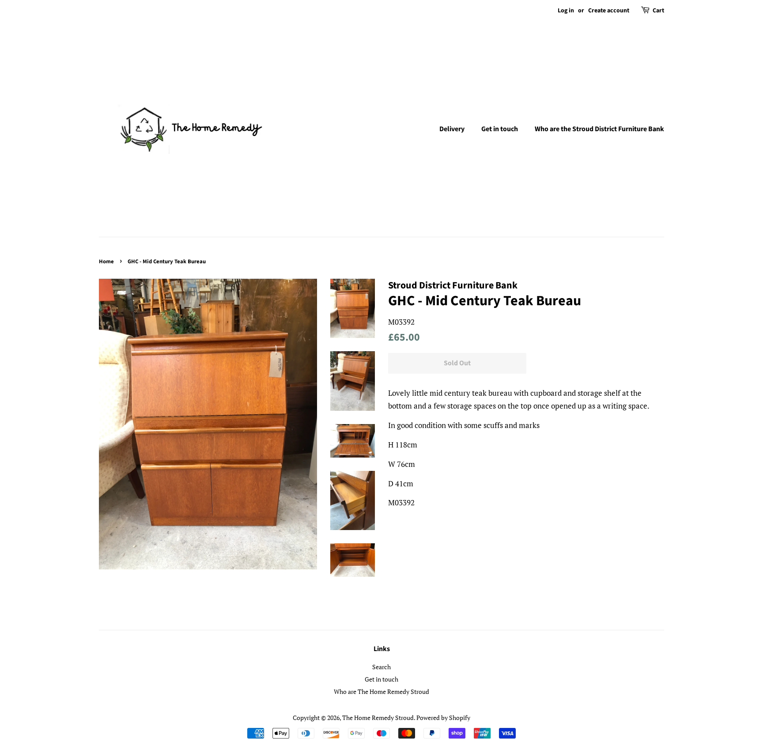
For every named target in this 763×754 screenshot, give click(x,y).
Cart (658, 10)
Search (381, 667)
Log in (566, 10)
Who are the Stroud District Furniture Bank (599, 129)
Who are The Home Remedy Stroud (381, 691)
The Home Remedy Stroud (378, 717)
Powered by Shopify (443, 717)
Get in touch (499, 129)
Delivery (452, 129)
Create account (608, 10)
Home (106, 261)
